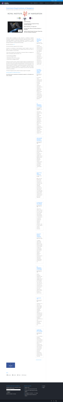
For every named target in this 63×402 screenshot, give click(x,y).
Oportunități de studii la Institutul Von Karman (39, 139)
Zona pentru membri (48, 3)
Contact (60, 3)
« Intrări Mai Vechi (38, 359)
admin (38, 175)
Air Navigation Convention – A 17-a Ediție (39, 105)
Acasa (31, 3)
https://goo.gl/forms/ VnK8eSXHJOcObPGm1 (13, 72)
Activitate (41, 3)
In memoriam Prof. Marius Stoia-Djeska (39, 203)
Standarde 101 (39, 298)
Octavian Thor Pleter (10, 9)
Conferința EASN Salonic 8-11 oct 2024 (39, 330)
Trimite (8, 392)
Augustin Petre (27, 387)
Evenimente (32, 9)
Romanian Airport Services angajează (39, 235)
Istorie (55, 3)
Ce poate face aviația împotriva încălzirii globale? (39, 71)
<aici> (14, 44)
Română (52, 0)
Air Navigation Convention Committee (39, 108)
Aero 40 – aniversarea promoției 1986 (39, 40)
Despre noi (35, 3)
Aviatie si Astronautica (26, 9)
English (56, 0)
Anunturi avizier (20, 9)
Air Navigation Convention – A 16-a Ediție (39, 268)
